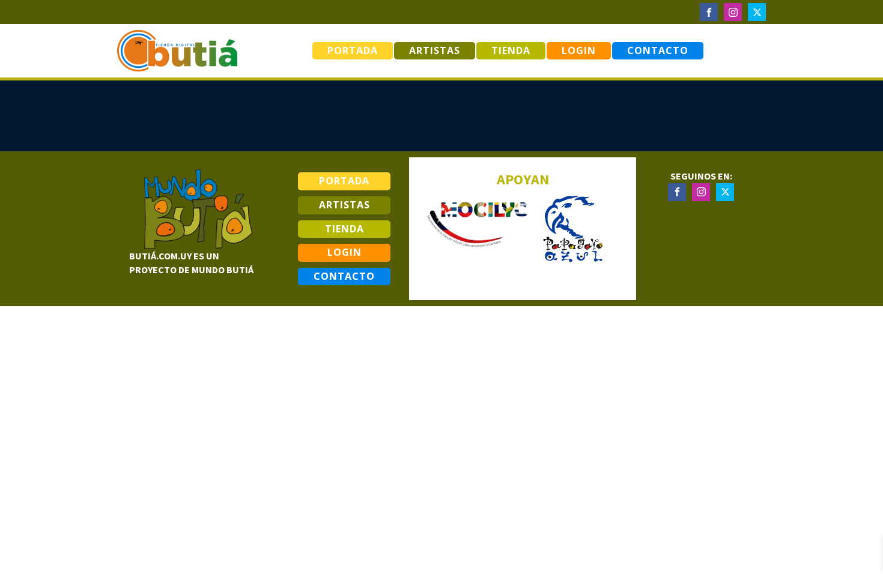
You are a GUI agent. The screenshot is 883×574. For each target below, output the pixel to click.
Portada (352, 50)
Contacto (657, 50)
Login (579, 50)
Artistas (434, 50)
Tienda (510, 50)
